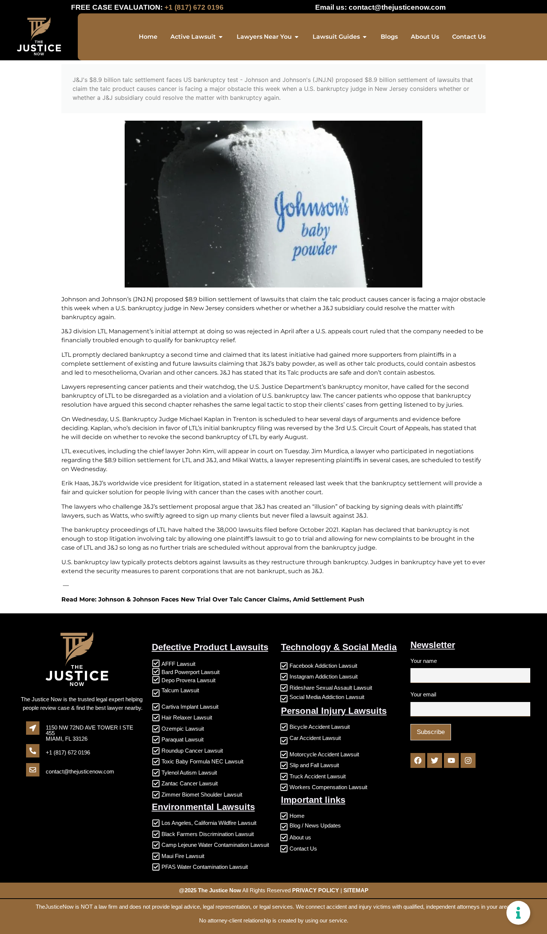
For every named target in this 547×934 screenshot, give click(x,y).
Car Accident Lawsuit (315, 738)
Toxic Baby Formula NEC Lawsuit (202, 761)
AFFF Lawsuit (178, 664)
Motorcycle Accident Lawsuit (324, 754)
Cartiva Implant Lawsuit (189, 706)
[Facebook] (417, 760)
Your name (423, 661)
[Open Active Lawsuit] (221, 36)
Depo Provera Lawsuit (188, 680)
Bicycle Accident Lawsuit (320, 727)
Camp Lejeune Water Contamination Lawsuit (215, 845)
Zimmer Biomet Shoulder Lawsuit (201, 794)
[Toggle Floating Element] (518, 913)
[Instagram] (468, 760)
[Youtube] (451, 760)
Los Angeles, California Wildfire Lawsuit (208, 823)
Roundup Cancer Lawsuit (192, 750)
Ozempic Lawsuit (182, 728)
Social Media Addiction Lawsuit (327, 697)
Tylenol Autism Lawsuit (189, 772)
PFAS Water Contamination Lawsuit (204, 867)
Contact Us (303, 848)
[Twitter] (434, 760)
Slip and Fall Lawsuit (314, 765)
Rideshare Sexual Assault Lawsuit (331, 687)
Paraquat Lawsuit (182, 739)
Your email (423, 694)
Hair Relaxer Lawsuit (186, 717)
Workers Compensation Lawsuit (328, 787)
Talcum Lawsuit (180, 690)
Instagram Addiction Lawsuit (324, 676)
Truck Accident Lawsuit (318, 776)
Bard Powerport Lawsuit (190, 672)
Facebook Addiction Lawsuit (323, 666)
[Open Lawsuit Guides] (365, 36)
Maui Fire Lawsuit (182, 856)
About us (300, 837)
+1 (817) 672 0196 (68, 752)
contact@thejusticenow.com (397, 7)
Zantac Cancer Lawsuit (189, 783)
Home (297, 816)
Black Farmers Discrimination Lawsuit (207, 834)
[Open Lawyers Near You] (297, 36)
